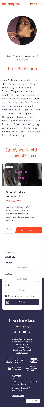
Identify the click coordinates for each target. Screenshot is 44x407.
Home (9, 56)
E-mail (7, 285)
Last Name (8, 274)
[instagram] (14, 331)
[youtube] (24, 331)
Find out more (18, 396)
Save (15, 401)
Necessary (20, 388)
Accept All (32, 401)
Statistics (16, 390)
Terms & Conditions (22, 347)
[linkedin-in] (29, 331)
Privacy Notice (21, 353)
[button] (35, 4)
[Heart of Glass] (11, 4)
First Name (9, 263)
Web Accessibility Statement (22, 342)
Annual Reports (22, 344)
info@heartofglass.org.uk (22, 326)
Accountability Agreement (22, 339)
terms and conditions (26, 296)
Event (9, 229)
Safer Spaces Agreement (22, 350)
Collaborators (30, 56)
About (18, 56)
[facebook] (19, 331)
